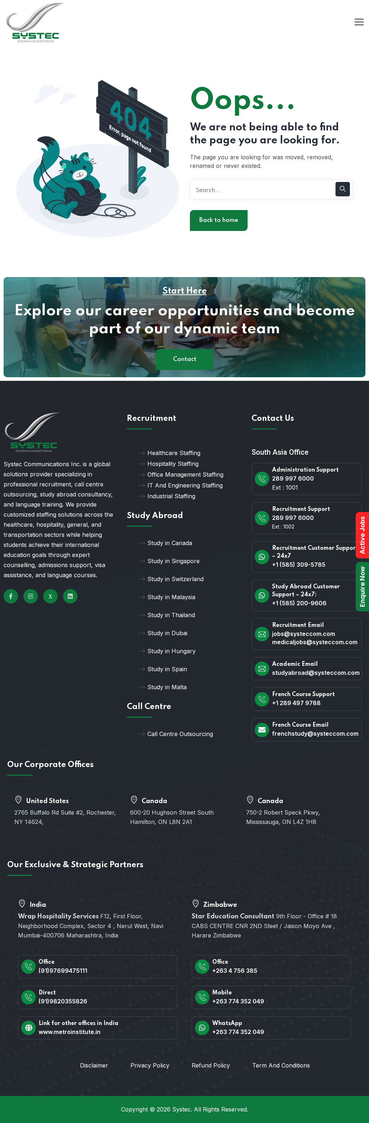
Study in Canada (169, 543)
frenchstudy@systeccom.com (315, 733)
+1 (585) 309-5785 (298, 564)
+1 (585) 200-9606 (299, 603)
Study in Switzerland (175, 579)
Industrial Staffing (171, 496)
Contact (184, 359)
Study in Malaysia (171, 597)
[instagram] (30, 596)
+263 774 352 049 (238, 1001)
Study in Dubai (167, 633)
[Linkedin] (70, 596)
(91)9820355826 (63, 1001)
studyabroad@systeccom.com (316, 672)
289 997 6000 (293, 478)
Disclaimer (94, 1065)
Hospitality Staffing (173, 463)
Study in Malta (167, 687)
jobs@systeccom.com (303, 633)
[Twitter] (50, 596)
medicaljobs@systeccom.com (314, 642)
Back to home (218, 220)
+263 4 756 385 (234, 970)
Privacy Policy (149, 1065)
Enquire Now (362, 586)
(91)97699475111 (63, 970)
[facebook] (11, 596)
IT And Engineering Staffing (185, 485)
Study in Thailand (171, 615)
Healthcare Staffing (173, 452)
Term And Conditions (281, 1065)
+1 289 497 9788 (296, 703)
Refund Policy (211, 1065)
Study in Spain (167, 669)
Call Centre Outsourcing (180, 733)
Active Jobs (362, 535)
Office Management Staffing (185, 474)
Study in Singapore (173, 561)
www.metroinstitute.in (70, 1031)
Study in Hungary (171, 651)
